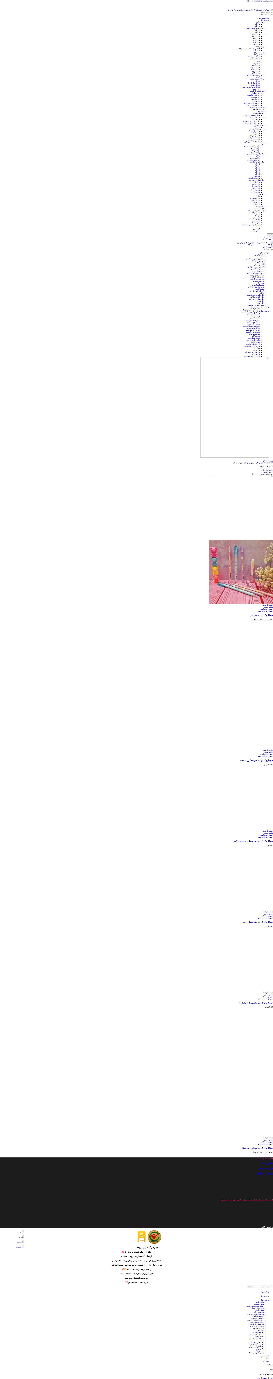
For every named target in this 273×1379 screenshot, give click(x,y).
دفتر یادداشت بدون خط (252, 103)
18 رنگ (257, 24)
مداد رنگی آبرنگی (254, 178)
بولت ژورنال (255, 36)
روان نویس (256, 89)
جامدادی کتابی (255, 59)
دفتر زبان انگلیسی (253, 95)
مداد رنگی (256, 350)
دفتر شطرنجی (255, 97)
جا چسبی (257, 63)
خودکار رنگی (255, 85)
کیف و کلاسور (259, 125)
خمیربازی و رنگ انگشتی (251, 326)
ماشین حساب (255, 231)
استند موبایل (256, 212)
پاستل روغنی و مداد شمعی (255, 28)
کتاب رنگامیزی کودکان (252, 123)
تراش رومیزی (255, 158)
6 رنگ (258, 77)
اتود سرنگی (256, 184)
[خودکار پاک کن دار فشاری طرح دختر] (241, 910)
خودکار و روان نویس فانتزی (250, 87)
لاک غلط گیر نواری (253, 140)
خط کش (257, 176)
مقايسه (266, 1359)
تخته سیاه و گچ (259, 52)
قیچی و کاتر (260, 111)
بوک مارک (256, 216)
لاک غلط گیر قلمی (253, 138)
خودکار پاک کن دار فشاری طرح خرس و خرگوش (253, 841)
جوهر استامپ (255, 219)
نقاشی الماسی (259, 208)
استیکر (257, 214)
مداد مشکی (256, 204)
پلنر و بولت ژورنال (258, 34)
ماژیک (262, 144)
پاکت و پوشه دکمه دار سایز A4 (249, 48)
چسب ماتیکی (255, 69)
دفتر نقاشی (256, 101)
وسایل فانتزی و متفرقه (256, 210)
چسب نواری (256, 71)
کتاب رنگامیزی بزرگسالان (251, 121)
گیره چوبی (256, 229)
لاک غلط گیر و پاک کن (256, 129)
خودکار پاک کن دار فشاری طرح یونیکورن (256, 1003)
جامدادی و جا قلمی (257, 55)
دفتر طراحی (255, 99)
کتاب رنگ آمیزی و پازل (256, 117)
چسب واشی (255, 73)
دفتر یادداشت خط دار (252, 105)
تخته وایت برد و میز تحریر (255, 267)
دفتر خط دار (256, 93)
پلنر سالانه (256, 40)
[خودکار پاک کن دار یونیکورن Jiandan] (241, 1071)
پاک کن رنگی (255, 133)
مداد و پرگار (260, 194)
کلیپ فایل (256, 50)
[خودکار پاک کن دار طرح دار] (241, 539)
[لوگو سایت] (261, 10)
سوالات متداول (265, 1173)
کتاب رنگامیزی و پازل (252, 340)
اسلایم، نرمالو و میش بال (251, 310)
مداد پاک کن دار (254, 198)
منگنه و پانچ (260, 206)
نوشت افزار (264, 20)
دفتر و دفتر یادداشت (257, 91)
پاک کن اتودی (255, 131)
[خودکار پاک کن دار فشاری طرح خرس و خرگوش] (241, 829)
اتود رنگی (257, 182)
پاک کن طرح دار (254, 136)
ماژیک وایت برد (255, 152)
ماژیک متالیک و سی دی (252, 146)
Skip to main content (266, 1)
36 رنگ (257, 168)
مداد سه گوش (255, 200)
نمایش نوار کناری (267, 470)
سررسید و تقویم (258, 109)
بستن (271, 1366)
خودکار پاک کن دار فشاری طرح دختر (258, 922)
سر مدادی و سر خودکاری (251, 225)
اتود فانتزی (256, 188)
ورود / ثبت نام (264, 1361)
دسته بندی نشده (263, 18)
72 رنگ (257, 174)
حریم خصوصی (265, 1168)
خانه (271, 463)
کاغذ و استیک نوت (258, 113)
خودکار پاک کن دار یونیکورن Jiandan (257, 1148)
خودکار (257, 81)
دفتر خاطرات (255, 223)
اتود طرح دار (255, 186)
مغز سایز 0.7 (255, 192)
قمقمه (258, 227)
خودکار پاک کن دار (253, 83)
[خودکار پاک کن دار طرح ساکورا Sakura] (241, 684)
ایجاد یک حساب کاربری (265, 1378)
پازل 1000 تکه (255, 119)
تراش (258, 156)
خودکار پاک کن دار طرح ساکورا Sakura (256, 760)
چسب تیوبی (256, 65)
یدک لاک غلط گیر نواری (252, 142)
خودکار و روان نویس (257, 79)
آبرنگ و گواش (259, 22)
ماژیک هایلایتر (255, 150)
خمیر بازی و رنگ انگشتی (255, 75)
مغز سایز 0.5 (255, 190)
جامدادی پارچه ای (254, 57)
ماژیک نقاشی (255, 148)
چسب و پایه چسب (257, 61)
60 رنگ (257, 172)
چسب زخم (256, 221)
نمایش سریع (268, 607)
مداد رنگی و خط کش (257, 162)
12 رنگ (257, 30)
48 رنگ (257, 170)
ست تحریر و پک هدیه (257, 107)
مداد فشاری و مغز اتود (256, 180)
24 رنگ (257, 26)
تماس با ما (267, 1163)
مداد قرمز (256, 202)
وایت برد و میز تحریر (253, 320)
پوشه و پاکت (260, 46)
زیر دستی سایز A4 (253, 160)
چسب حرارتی (255, 67)
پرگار (258, 196)
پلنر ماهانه (256, 42)
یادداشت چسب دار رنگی (251, 115)
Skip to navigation (252, 1)
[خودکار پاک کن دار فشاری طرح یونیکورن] (241, 991)
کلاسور (257, 127)
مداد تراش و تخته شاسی (255, 154)
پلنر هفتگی (256, 44)
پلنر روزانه (256, 38)
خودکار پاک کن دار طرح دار (261, 615)
